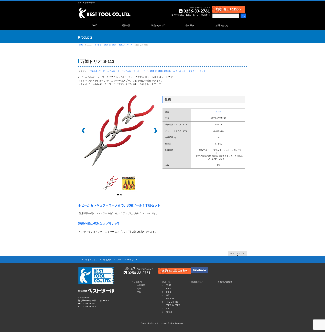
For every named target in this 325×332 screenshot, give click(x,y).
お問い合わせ (226, 282)
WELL (168, 288)
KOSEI (169, 312)
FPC (168, 308)
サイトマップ (91, 259)
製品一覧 (166, 282)
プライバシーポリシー (127, 259)
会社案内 (107, 259)
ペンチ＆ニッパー (113, 71)
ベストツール (159, 323)
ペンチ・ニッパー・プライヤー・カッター (189, 71)
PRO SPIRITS (172, 302)
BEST (168, 285)
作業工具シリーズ (97, 71)
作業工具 (167, 71)
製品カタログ (197, 282)
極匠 (168, 295)
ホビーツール (143, 71)
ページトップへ (237, 253)
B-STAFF (170, 298)
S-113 (218, 112)
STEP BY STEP (156, 71)
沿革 (139, 288)
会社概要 (141, 285)
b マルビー (171, 292)
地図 (139, 292)
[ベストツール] (104, 15)
